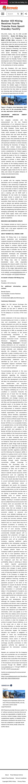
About (7, 775)
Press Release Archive (16, 775)
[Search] (18, 13)
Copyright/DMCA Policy (9, 781)
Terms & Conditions (20, 778)
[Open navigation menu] (2, 13)
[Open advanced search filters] (21, 13)
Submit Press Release (8, 778)
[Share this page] (26, 13)
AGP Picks (4, 2)
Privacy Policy (22, 781)
